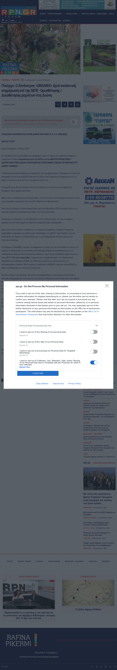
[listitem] (58, 325)
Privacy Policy (74, 383)
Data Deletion (42, 383)
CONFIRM (38, 373)
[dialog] (58, 335)
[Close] (108, 286)
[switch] (94, 332)
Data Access (58, 383)
